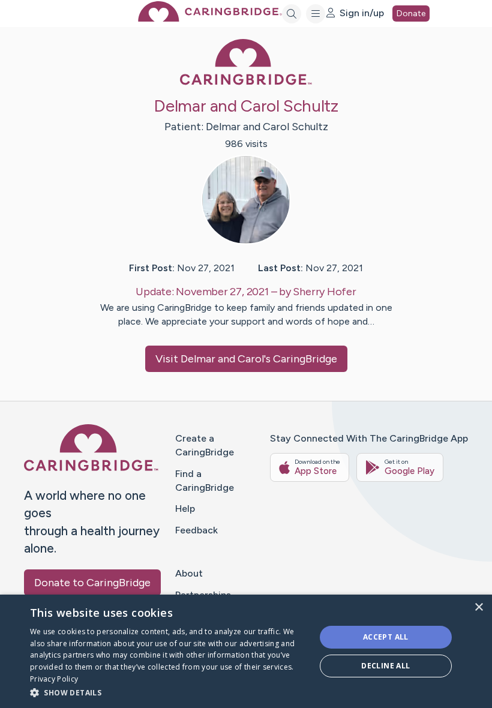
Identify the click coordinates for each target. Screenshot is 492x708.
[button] (168, 692)
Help (185, 508)
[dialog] (246, 651)
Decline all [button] (385, 666)
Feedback (196, 530)
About (189, 573)
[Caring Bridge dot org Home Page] (210, 18)
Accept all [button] (386, 637)
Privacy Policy (54, 679)
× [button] (478, 607)
